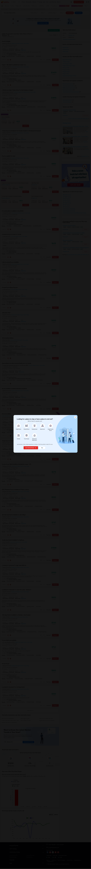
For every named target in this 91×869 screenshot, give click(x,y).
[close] (75, 417)
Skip (42, 447)
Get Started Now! (29, 447)
